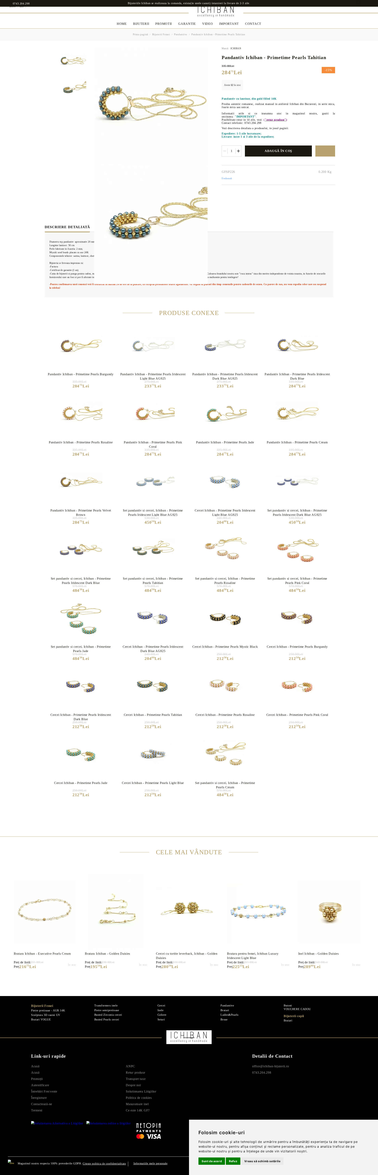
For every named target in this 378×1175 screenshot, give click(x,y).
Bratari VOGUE (41, 1019)
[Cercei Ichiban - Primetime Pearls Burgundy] (297, 618)
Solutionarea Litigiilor (141, 1091)
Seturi (161, 1019)
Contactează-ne (41, 1104)
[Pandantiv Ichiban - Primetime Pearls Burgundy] (81, 346)
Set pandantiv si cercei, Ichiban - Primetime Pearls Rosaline (225, 580)
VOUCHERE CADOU (297, 1009)
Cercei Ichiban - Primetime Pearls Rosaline (225, 714)
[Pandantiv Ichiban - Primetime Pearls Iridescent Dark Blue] (297, 346)
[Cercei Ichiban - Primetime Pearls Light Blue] (153, 755)
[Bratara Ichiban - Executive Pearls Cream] (45, 911)
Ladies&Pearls (229, 1014)
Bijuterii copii (294, 1016)
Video (207, 23)
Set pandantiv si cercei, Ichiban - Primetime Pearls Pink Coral (297, 580)
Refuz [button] (233, 1161)
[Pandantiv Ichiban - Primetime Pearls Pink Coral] (153, 414)
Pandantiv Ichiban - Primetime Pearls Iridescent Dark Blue (297, 376)
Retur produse (135, 1072)
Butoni (288, 1005)
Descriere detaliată (67, 227)
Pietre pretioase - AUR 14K (48, 1010)
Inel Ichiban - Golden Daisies (318, 953)
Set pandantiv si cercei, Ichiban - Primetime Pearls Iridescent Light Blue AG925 (153, 512)
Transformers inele (106, 1005)
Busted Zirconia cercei (108, 1014)
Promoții (37, 1078)
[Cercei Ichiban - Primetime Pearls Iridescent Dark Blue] (81, 686)
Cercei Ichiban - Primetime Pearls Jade (80, 783)
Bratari (224, 1010)
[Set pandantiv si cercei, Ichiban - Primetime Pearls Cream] (225, 755)
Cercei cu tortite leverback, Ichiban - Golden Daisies (186, 956)
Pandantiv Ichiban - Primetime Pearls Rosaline (81, 442)
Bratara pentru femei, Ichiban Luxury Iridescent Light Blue (252, 956)
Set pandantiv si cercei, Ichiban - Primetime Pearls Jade (81, 648)
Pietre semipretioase (106, 1010)
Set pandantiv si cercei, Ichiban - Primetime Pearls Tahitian (153, 580)
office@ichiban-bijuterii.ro (270, 1066)
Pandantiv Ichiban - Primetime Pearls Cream (297, 442)
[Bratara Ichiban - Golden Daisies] (116, 911)
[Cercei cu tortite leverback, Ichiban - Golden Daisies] (187, 911)
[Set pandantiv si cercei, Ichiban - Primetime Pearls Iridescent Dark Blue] (81, 550)
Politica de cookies (139, 1097)
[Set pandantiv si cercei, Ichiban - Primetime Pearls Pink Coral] (297, 550)
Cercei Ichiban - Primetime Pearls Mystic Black (225, 646)
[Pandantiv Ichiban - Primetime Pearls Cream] (297, 414)
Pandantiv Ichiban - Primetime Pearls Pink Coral (153, 444)
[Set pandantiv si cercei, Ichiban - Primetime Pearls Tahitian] (153, 550)
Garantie (187, 23)
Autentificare (40, 1085)
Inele (161, 1010)
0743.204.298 (21, 3)
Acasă (35, 1066)
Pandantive (180, 34)
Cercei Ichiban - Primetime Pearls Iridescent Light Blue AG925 (225, 512)
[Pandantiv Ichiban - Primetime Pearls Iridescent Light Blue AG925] (153, 346)
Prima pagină (140, 34)
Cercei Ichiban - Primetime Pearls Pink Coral (297, 714)
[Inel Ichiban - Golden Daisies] (329, 911)
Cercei (161, 1005)
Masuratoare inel (137, 1104)
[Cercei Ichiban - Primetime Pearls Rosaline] (225, 686)
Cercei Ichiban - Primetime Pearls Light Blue (153, 783)
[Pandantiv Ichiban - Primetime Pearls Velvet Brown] (81, 482)
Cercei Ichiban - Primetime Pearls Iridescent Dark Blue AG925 (153, 648)
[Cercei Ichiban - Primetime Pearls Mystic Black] (225, 618)
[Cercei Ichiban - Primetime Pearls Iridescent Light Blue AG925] (225, 482)
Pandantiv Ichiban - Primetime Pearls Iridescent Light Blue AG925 (153, 376)
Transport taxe (135, 1078)
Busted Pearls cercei (106, 1019)
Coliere (162, 1014)
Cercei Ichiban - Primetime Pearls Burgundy (297, 646)
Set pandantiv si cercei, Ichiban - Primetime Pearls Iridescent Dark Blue (81, 580)
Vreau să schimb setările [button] (262, 1161)
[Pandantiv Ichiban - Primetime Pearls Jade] (225, 414)
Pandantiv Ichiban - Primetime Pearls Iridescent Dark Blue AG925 (225, 376)
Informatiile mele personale (150, 1163)
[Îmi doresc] (325, 151)
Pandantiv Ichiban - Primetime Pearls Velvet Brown (80, 512)
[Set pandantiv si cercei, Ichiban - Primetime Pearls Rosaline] (225, 550)
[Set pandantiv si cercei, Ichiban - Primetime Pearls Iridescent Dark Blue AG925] (297, 482)
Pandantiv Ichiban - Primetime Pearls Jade (225, 442)
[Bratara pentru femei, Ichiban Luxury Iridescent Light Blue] (258, 911)
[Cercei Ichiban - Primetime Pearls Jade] (81, 755)
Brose (223, 1019)
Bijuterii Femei (161, 34)
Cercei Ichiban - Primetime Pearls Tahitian (153, 714)
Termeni (36, 1110)
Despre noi (133, 1085)
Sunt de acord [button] (212, 1161)
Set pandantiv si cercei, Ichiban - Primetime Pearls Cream (225, 785)
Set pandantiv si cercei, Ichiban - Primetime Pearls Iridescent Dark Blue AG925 (297, 512)
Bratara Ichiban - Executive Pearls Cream (42, 953)
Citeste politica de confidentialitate (104, 1163)
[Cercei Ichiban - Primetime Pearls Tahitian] (153, 686)
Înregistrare (39, 1097)
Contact (253, 23)
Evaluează (227, 178)
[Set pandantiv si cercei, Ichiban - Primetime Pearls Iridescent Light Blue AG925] (153, 482)
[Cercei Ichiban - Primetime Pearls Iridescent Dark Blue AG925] (153, 618)
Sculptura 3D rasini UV (45, 1015)
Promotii (163, 23)
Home (122, 23)
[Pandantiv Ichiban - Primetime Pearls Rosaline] (81, 414)
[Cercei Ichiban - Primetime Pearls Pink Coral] (297, 686)
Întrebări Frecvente (44, 1091)
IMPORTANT (229, 23)
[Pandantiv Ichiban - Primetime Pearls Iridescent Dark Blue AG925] (225, 346)
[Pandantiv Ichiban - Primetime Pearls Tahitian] (73, 61)
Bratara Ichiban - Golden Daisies (107, 953)
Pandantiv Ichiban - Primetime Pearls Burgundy (80, 374)
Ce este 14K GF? (138, 1110)
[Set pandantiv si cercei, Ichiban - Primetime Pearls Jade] (81, 618)
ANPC (130, 1066)
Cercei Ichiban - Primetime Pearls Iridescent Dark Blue (80, 717)
